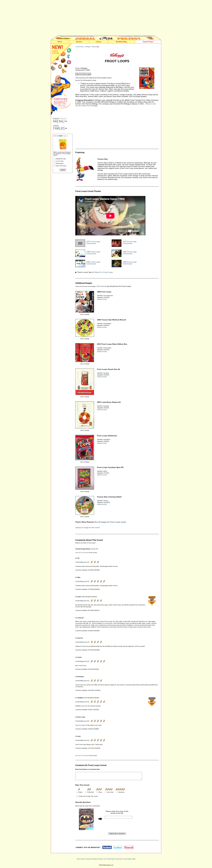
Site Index (119, 859)
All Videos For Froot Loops (102, 272)
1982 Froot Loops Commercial (93, 253)
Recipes (79, 42)
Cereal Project (148, 42)
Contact (88, 859)
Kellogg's (88, 46)
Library (98, 42)
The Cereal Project (109, 859)
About (83, 859)
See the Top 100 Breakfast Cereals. (86, 80)
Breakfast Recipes (97, 859)
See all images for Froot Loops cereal (110, 522)
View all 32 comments (81, 552)
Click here (100, 286)
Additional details (102, 299)
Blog (134, 859)
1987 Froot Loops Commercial (93, 263)
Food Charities (127, 859)
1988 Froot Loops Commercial (130, 263)
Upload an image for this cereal (87, 527)
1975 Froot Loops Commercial (93, 242)
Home (60, 42)
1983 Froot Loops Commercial (130, 253)
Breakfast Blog (121, 42)
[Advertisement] (106, 18)
